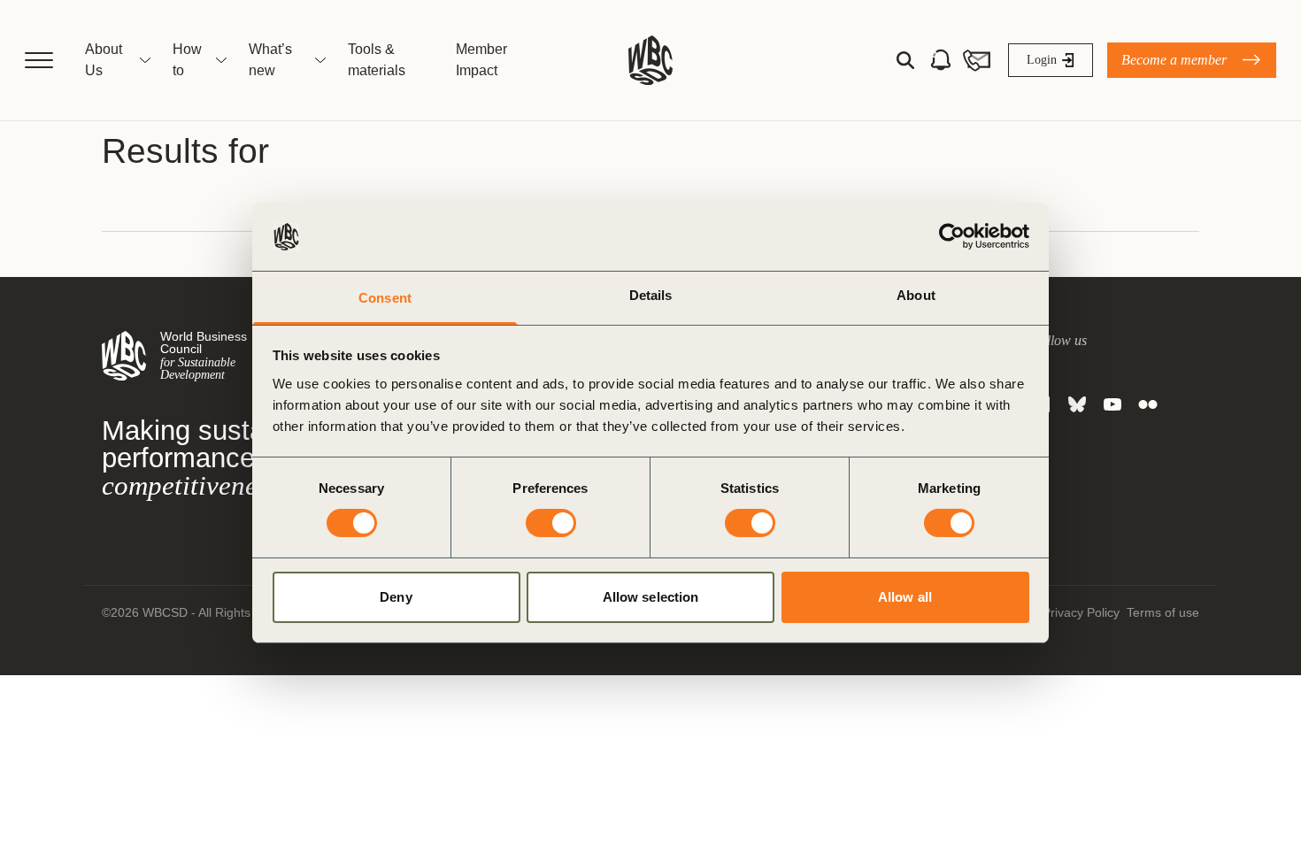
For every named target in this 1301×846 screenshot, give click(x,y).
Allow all (905, 596)
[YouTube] (1112, 404)
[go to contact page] (976, 60)
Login (1042, 59)
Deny (396, 596)
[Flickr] (1148, 404)
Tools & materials (376, 60)
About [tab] (916, 295)
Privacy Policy (1081, 612)
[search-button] (905, 60)
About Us (103, 60)
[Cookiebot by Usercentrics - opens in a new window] (951, 236)
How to (187, 60)
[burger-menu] (39, 60)
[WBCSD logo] (650, 60)
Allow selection (651, 596)
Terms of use (1163, 612)
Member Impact (481, 60)
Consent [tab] (385, 297)
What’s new (270, 60)
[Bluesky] (1077, 404)
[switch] (551, 523)
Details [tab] (651, 295)
